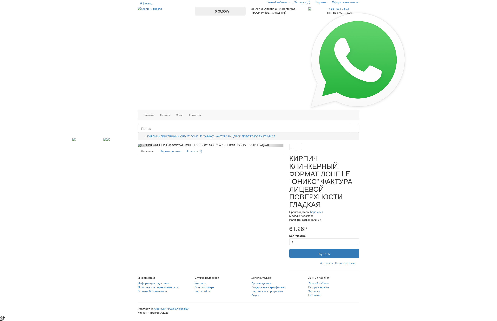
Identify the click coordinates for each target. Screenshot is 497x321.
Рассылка (314, 295)
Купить (324, 253)
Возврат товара (204, 287)
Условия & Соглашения (153, 291)
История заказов (318, 287)
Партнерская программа (267, 291)
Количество (297, 236)
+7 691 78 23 (338, 8)
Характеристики (170, 151)
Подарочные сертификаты (268, 287)
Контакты (200, 283)
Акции (255, 295)
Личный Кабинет (318, 283)
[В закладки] (292, 147)
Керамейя (316, 212)
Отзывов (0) (194, 151)
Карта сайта (202, 291)
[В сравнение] (298, 147)
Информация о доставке (153, 283)
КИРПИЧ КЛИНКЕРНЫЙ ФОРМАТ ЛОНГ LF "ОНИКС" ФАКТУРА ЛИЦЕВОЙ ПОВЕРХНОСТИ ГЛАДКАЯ (211, 136)
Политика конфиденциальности (158, 287)
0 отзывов (326, 263)
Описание (147, 151)
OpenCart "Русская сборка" (171, 309)
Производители (261, 283)
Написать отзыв (345, 263)
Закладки (314, 291)
